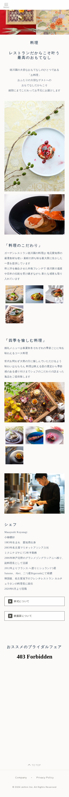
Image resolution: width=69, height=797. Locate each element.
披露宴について (23, 616)
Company (21, 777)
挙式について (21, 601)
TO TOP (36, 765)
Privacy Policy (45, 777)
